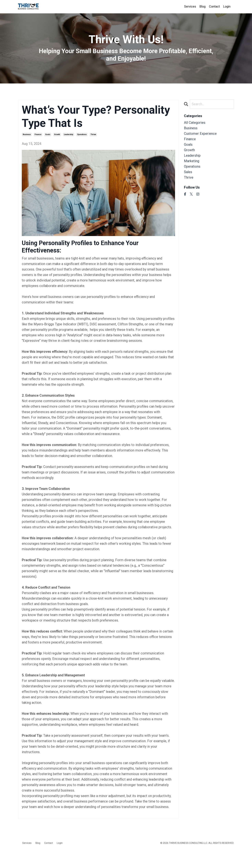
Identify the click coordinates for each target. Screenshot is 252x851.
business (27, 134)
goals (47, 134)
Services (190, 6)
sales (188, 172)
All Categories (194, 122)
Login (227, 6)
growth (57, 134)
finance (38, 134)
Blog (203, 6)
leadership (68, 134)
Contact (214, 6)
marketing (191, 161)
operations (82, 134)
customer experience (200, 133)
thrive (93, 134)
